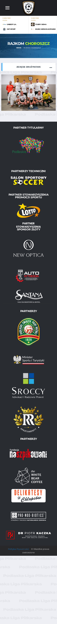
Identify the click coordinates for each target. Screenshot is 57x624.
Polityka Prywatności (18, 549)
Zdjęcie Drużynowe (28, 67)
